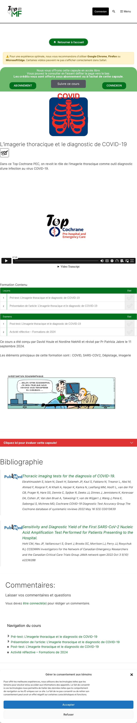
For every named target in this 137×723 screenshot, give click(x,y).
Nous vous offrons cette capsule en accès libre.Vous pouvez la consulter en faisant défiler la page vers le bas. (69, 73)
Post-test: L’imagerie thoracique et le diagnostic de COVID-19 (45, 323)
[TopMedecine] (16, 11)
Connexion (101, 11)
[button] (131, 674)
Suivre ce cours (68, 84)
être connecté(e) (35, 603)
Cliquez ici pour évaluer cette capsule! (30, 443)
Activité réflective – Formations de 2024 (32, 331)
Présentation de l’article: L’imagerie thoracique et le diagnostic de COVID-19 (53, 305)
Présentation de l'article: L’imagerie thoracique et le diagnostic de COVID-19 (65, 642)
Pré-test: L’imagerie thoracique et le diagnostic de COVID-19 (45, 297)
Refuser (69, 714)
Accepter (68, 704)
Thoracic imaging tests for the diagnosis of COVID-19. (68, 476)
